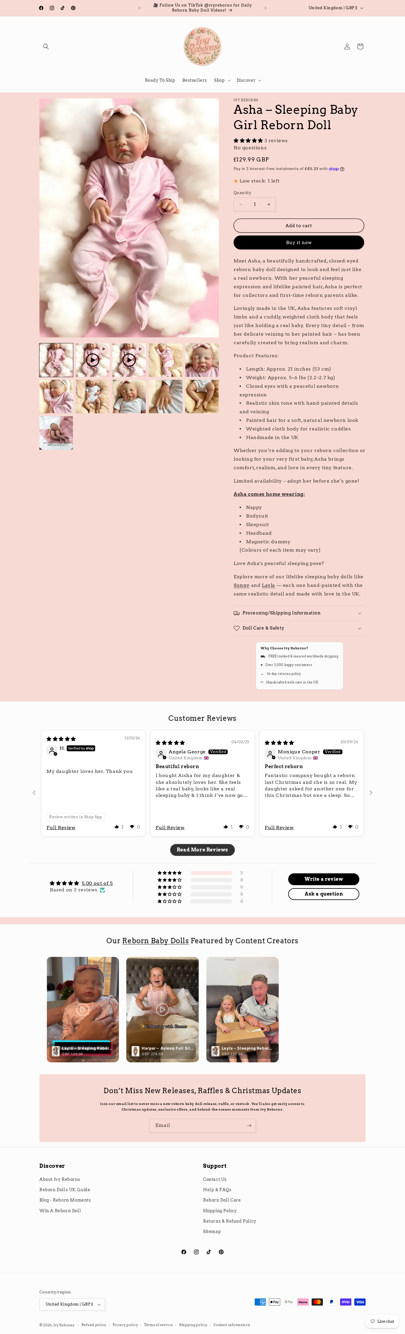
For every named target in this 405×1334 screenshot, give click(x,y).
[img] (61, 739)
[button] (45, 46)
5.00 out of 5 (97, 883)
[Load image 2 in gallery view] (165, 360)
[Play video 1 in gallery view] (92, 360)
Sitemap (212, 1231)
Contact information (231, 1325)
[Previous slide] (34, 792)
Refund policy (94, 1325)
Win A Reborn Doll (60, 1210)
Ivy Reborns (63, 1325)
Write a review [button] (323, 879)
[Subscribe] (249, 1126)
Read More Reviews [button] (202, 850)
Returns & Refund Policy (229, 1221)
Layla (268, 585)
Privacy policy (125, 1325)
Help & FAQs (217, 1189)
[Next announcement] (265, 8)
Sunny (242, 585)
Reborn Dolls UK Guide (64, 1189)
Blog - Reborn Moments (65, 1200)
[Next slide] (371, 792)
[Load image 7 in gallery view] (165, 396)
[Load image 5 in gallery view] (92, 396)
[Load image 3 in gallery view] (202, 360)
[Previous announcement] (139, 8)
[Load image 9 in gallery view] (56, 433)
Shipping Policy (220, 1210)
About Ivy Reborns (59, 1179)
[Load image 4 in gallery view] (56, 396)
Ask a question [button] (324, 894)
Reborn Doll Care (222, 1200)
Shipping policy (193, 1325)
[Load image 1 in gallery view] (56, 360)
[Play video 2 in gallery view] (129, 360)
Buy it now (299, 242)
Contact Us (215, 1179)
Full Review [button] (61, 827)
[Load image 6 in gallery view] (129, 396)
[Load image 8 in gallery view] (202, 396)
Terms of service (158, 1325)
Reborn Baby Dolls (155, 940)
